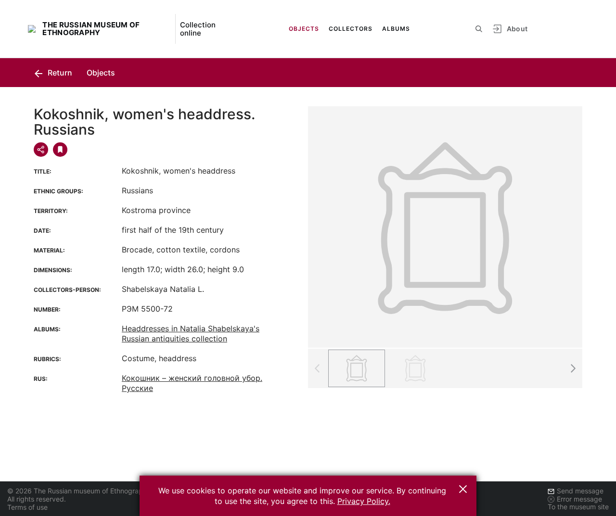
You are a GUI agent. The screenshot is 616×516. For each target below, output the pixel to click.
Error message (579, 499)
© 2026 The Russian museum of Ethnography (79, 491)
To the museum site (578, 507)
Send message (580, 491)
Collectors (350, 28)
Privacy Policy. (363, 501)
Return (59, 72)
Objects (304, 28)
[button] (572, 368)
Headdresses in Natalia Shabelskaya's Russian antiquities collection (190, 333)
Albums (396, 28)
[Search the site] (479, 29)
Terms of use (27, 507)
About (517, 29)
